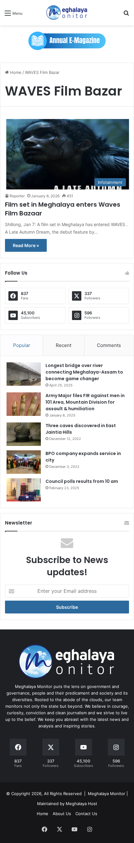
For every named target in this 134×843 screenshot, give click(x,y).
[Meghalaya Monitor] (67, 12)
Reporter (17, 196)
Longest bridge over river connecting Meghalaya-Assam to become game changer (84, 372)
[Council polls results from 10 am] (24, 490)
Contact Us (86, 813)
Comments (109, 345)
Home (15, 72)
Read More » (26, 245)
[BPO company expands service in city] (24, 462)
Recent (63, 345)
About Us (62, 813)
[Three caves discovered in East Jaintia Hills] (24, 434)
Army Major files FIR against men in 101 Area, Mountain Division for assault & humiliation (85, 402)
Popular (21, 345)
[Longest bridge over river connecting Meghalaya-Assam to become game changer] (24, 374)
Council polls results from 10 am (81, 481)
